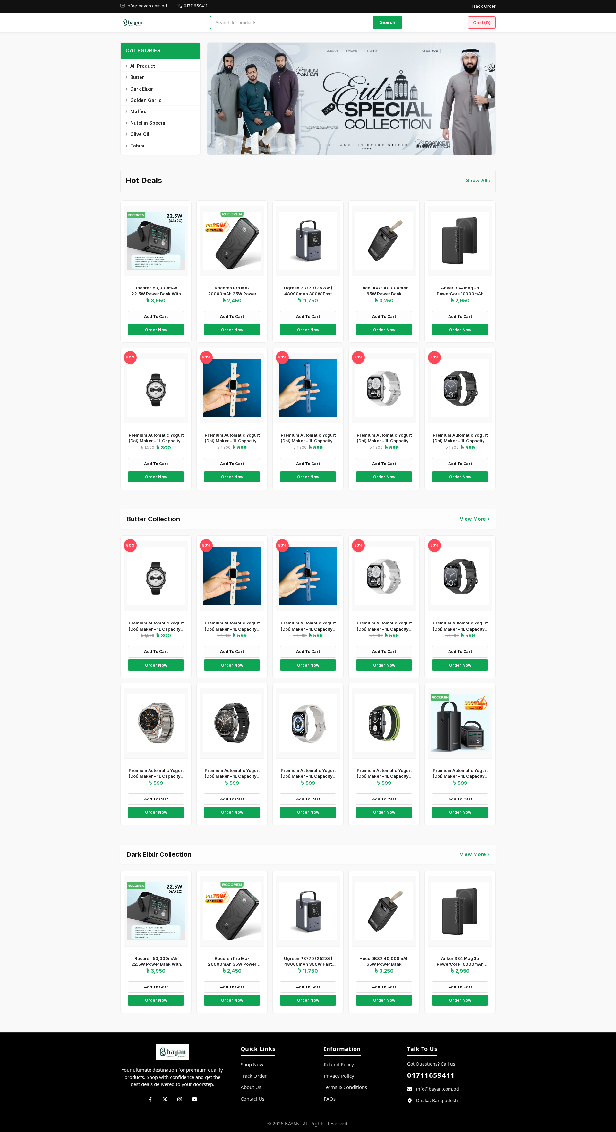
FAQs (330, 1098)
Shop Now (252, 1064)
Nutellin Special (148, 123)
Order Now (156, 329)
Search (387, 22)
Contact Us (252, 1098)
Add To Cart (156, 316)
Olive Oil (139, 134)
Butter (137, 77)
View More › (474, 519)
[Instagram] (179, 1099)
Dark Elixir (141, 89)
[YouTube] (194, 1099)
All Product (142, 66)
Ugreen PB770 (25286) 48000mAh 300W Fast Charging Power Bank (308, 293)
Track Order (483, 6)
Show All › (478, 180)
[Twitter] (164, 1099)
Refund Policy (339, 1064)
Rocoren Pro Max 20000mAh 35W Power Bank (232, 293)
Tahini (137, 145)
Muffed (138, 111)
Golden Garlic (146, 100)
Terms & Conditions (345, 1087)
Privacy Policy (339, 1076)
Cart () (482, 22)
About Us (251, 1087)
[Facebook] (150, 1099)
